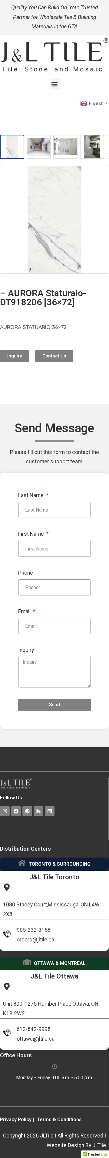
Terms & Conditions (59, 1119)
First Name (31, 534)
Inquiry (26, 650)
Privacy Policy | (17, 1119)
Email (25, 611)
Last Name (31, 495)
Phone (25, 573)
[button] (55, 84)
